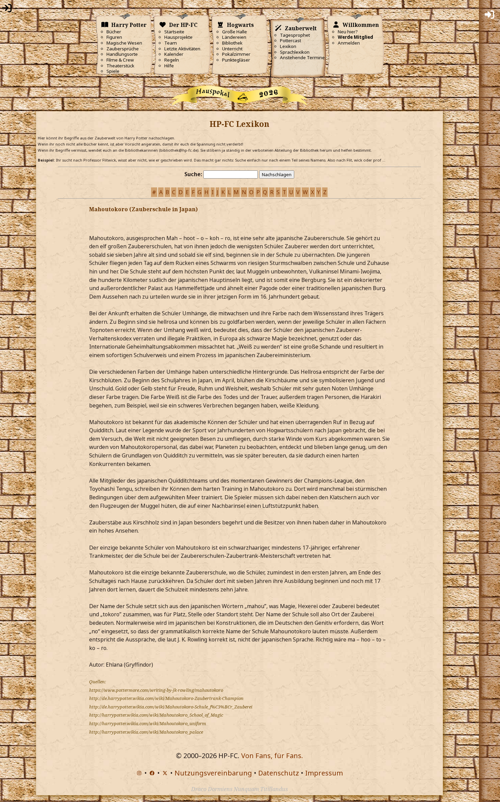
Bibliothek (232, 43)
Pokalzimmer (236, 54)
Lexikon (288, 46)
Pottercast (290, 40)
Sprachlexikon (295, 52)
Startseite (174, 32)
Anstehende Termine (302, 57)
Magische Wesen (124, 43)
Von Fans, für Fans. (272, 755)
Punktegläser (236, 60)
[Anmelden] (7, 9)
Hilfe (169, 66)
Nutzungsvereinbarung (213, 773)
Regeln (171, 60)
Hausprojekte (178, 37)
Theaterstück (120, 66)
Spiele (112, 71)
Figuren (114, 37)
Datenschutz (278, 773)
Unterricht (232, 49)
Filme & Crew (120, 60)
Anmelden (349, 43)
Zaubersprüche (122, 49)
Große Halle (234, 32)
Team (170, 43)
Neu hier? (348, 32)
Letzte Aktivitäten (182, 49)
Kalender (173, 54)
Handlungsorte (122, 54)
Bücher (113, 32)
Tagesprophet (295, 35)
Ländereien (234, 37)
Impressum (324, 773)
